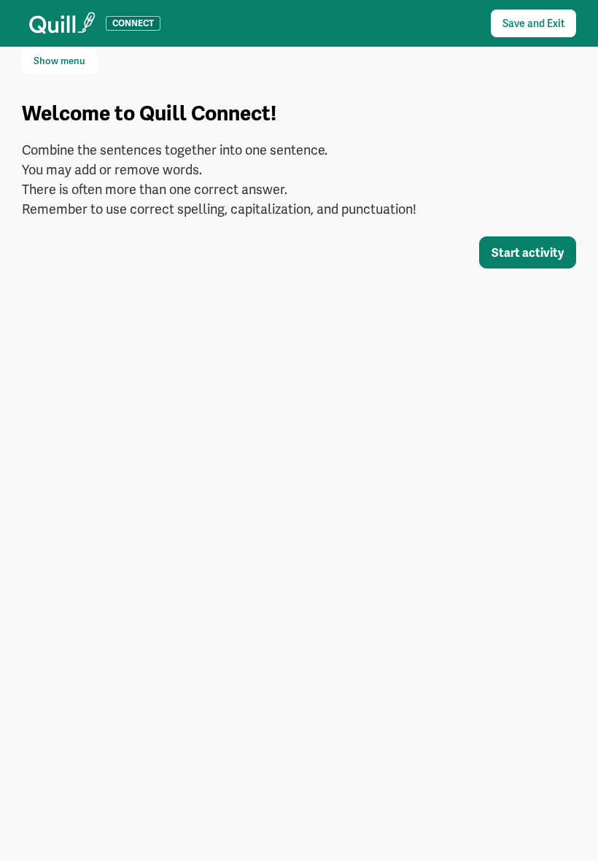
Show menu (59, 61)
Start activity (528, 252)
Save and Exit (533, 23)
